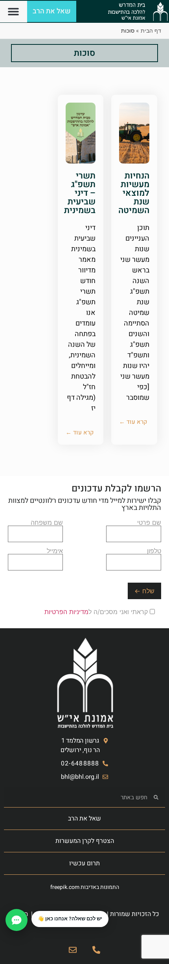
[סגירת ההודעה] (31, 911)
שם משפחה (47, 522)
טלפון (154, 551)
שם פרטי (149, 522)
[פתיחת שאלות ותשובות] (17, 920)
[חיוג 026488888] (96, 950)
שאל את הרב (84, 818)
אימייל (55, 551)
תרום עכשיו (84, 863)
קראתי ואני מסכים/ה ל (97, 612)
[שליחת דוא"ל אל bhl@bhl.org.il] (73, 950)
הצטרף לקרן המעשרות (84, 841)
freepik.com (64, 887)
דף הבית (151, 30)
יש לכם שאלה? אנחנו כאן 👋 (70, 919)
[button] (13, 11)
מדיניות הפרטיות (66, 612)
